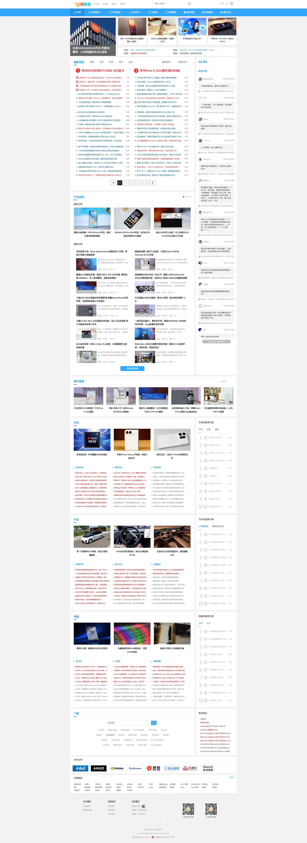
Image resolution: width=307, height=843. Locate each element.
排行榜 (136, 12)
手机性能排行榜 (206, 422)
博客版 (122, 4)
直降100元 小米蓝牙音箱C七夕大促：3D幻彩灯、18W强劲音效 (134, 682)
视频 (217, 429)
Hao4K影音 (195, 787)
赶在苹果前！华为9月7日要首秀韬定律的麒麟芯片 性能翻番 (94, 495)
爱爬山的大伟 (208, 79)
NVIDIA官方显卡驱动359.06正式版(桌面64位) (215, 748)
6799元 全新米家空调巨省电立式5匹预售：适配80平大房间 (159, 155)
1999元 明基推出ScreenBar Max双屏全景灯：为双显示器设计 (101, 132)
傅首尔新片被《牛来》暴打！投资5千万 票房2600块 (217, 112)
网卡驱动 (121, 735)
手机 (102, 62)
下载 (76, 713)
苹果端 (113, 4)
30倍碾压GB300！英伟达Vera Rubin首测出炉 (95, 116)
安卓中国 (141, 787)
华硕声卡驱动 (130, 745)
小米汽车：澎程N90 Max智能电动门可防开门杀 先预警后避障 (133, 596)
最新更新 (79, 62)
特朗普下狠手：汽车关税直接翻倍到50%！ (89, 599)
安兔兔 (118, 787)
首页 (79, 12)
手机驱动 (166, 735)
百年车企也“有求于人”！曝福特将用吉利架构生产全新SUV (99, 175)
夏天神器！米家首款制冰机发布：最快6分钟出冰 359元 (131, 696)
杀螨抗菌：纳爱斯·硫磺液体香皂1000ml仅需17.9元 (156, 112)
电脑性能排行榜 (206, 616)
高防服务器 (162, 787)
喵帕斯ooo (207, 180)
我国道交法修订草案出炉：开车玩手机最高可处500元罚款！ (94, 596)
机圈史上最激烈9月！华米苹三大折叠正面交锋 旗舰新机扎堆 (94, 480)
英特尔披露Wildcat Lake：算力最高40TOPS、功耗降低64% (159, 106)
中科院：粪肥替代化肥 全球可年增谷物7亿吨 (95, 124)
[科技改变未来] (81, 4)
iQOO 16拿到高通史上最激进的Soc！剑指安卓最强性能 (93, 488)
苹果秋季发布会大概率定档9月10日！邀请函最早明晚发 (132, 495)
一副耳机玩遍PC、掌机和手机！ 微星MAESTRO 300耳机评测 (172, 696)
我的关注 (182, 62)
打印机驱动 (144, 735)
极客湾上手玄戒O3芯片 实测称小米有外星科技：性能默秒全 (94, 491)
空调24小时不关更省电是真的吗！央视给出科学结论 (130, 700)
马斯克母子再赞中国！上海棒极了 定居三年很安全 (155, 124)
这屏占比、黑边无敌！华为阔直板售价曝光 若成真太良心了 (101, 82)
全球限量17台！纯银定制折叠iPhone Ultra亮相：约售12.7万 (133, 484)
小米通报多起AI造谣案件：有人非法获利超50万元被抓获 (99, 120)
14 (175, 316)
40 (115, 292)
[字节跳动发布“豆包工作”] (192, 26)
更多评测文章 (132, 368)
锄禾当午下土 (208, 212)
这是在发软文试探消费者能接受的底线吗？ (215, 292)
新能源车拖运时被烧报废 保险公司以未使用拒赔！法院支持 (133, 585)
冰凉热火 (206, 242)
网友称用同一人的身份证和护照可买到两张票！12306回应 (100, 141)
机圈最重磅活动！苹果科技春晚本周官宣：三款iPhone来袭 (133, 503)
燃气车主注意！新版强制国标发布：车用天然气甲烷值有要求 (94, 588)
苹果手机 (118, 467)
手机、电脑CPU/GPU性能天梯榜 (143, 50)
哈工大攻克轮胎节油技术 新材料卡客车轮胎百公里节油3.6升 (172, 603)
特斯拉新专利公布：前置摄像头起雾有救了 (166, 573)
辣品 (75, 787)
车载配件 (157, 564)
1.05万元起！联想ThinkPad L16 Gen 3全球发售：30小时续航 (95, 685)
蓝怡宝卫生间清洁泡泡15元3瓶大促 (91, 112)
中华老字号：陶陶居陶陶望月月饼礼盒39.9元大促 (96, 137)
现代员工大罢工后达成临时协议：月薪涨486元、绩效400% (94, 603)
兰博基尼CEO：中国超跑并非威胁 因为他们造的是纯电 (131, 577)
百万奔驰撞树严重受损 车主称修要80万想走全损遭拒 (92, 581)
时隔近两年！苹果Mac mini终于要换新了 (152, 90)
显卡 (209, 623)
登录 (222, 3)
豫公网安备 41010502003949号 (164, 837)
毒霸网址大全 (163, 784)
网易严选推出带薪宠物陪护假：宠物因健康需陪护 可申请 (158, 159)
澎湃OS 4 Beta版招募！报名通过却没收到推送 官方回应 (170, 495)
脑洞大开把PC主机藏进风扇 (172, 648)
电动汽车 (118, 564)
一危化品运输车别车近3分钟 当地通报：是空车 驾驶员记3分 (159, 116)
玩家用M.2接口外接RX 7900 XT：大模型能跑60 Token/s (99, 106)
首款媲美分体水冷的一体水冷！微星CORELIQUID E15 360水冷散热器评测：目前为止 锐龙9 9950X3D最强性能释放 (161, 278)
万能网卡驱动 (115, 740)
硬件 (92, 62)
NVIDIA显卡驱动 (139, 730)
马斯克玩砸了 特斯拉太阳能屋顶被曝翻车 (166, 577)
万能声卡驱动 (117, 745)
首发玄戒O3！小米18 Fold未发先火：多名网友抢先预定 (157, 167)
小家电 (117, 661)
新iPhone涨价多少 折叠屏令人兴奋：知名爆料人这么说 (131, 477)
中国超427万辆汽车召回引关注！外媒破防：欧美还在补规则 (94, 577)
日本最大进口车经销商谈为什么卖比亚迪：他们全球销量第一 (133, 592)
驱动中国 (109, 787)
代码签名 (130, 790)
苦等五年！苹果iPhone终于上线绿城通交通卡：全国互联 (132, 480)
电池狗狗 (209, 12)
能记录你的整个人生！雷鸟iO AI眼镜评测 (166, 693)
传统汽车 (79, 564)
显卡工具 (163, 730)
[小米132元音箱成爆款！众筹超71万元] (162, 26)
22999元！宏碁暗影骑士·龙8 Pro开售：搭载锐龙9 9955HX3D (95, 682)
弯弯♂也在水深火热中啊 (210, 337)
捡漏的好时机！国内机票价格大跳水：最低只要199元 (157, 151)
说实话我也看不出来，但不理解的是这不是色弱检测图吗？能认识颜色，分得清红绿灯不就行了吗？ (216, 315)
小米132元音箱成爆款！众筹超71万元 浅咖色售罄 (130, 667)
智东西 (129, 787)
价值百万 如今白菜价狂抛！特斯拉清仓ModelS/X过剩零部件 (172, 596)
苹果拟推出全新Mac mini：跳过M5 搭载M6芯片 (96, 167)
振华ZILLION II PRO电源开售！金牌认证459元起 (155, 147)
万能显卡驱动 (112, 730)
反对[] (231, 79)
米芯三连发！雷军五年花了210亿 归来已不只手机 (91, 477)
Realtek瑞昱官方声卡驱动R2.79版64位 (212, 726)
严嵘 (204, 98)
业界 (130, 62)
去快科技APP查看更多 (216, 342)
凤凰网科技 (77, 784)
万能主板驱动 (110, 735)
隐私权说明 (87, 810)
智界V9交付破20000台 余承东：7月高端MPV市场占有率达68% (101, 128)
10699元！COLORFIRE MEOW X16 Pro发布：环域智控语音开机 (96, 670)
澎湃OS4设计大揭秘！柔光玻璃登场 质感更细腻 (168, 503)
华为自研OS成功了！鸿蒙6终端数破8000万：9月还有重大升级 (173, 473)
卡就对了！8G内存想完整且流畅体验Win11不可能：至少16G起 (173, 477)
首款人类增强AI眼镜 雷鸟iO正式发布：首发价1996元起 (170, 689)
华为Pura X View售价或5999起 (160, 70)
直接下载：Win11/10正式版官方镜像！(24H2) (197, 50)
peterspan (207, 159)
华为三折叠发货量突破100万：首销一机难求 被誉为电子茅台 (94, 484)
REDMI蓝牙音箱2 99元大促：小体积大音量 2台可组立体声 (132, 685)
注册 (227, 3)
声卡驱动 (106, 745)
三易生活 (87, 790)
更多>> (232, 777)
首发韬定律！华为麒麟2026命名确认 (92, 455)
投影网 (172, 787)
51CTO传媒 (184, 784)
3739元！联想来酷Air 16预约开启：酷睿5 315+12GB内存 (93, 689)
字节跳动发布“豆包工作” (192, 39)
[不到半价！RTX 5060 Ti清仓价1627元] (222, 26)
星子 (204, 330)
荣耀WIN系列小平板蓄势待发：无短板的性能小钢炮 (156, 128)
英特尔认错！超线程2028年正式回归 (92, 648)
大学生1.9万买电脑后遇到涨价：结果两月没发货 (90, 674)
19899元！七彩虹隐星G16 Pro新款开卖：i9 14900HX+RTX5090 (96, 700)
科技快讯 (95, 12)
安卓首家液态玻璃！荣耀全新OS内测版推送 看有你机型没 (171, 484)
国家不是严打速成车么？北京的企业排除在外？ (216, 167)
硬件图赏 (79, 381)
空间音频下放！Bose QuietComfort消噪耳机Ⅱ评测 (169, 674)
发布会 (155, 12)
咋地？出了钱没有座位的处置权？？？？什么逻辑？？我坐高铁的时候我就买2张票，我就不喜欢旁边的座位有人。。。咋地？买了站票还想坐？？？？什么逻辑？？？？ (216, 224)
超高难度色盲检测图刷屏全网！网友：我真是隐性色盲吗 (93, 585)
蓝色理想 (173, 784)
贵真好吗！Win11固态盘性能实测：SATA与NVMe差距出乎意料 (102, 78)
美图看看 (87, 787)
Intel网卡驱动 (128, 740)
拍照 (209, 429)
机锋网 (215, 787)
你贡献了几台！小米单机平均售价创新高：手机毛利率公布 (101, 90)
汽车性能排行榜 (206, 519)
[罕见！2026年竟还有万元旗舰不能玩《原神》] (132, 26)
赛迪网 (108, 784)
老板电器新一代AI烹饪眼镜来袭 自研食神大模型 (168, 667)
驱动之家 (227, 12)
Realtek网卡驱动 (141, 740)
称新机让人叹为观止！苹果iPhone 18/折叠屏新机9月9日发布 (133, 488)
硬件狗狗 (191, 12)
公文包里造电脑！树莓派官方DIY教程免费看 (94, 102)
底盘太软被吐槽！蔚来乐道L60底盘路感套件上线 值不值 (171, 588)
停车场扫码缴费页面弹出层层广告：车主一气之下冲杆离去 (100, 155)
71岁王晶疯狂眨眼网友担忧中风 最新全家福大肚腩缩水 (98, 151)
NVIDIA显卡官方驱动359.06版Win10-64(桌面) (215, 751)
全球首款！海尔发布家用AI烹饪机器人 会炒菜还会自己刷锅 (133, 670)
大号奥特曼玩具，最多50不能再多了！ (215, 86)
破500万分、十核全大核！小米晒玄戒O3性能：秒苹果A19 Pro (92, 50)
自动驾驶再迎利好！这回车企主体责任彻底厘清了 (155, 120)
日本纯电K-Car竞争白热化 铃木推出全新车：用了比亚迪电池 (133, 599)
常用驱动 (203, 719)
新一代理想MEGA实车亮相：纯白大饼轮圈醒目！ (129, 603)
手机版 (96, 4)
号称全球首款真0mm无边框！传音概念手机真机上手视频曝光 (94, 503)
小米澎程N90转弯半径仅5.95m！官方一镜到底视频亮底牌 (99, 171)
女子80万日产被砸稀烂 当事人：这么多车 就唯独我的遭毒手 (94, 592)
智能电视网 (98, 787)
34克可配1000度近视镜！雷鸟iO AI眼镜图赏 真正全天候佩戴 (172, 685)
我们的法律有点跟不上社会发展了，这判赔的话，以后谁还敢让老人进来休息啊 (216, 250)
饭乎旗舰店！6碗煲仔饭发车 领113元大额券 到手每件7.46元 (159, 137)
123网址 (130, 784)
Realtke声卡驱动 (156, 745)
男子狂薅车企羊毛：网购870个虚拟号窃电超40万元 (156, 175)
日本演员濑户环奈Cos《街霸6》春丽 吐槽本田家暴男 (157, 78)
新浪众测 (205, 784)
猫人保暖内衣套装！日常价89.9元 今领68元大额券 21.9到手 (100, 163)
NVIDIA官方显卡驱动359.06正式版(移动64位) (215, 744)
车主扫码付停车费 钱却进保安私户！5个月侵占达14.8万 (99, 94)
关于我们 (86, 806)
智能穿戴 (157, 661)
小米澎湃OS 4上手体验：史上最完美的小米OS (167, 480)
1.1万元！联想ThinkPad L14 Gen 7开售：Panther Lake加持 (94, 696)
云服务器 (77, 790)
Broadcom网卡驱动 (157, 740)
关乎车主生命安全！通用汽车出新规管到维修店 (168, 592)
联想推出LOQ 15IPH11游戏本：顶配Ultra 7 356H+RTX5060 (94, 693)
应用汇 (140, 784)
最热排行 (166, 62)
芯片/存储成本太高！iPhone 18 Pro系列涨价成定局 (130, 499)
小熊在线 (98, 784)
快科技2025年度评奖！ (139, 53)
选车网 (204, 787)
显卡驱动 (101, 730)
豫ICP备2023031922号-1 (141, 837)
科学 (111, 62)
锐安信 (108, 790)
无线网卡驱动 (132, 735)
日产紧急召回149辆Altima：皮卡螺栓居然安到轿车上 (169, 570)
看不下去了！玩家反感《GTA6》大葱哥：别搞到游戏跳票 (158, 171)
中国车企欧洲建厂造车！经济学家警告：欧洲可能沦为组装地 (133, 573)
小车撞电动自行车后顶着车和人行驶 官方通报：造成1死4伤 (159, 132)
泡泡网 (86, 784)
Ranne (205, 119)
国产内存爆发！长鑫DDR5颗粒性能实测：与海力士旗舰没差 (100, 147)
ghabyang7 (207, 306)
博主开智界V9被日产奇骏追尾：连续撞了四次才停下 (157, 102)
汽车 (121, 62)
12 (116, 316)
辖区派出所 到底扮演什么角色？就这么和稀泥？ (216, 127)
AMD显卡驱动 (125, 730)
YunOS (150, 787)
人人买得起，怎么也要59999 (211, 147)
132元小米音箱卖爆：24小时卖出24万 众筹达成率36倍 (131, 674)
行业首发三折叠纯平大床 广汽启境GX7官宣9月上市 (130, 581)
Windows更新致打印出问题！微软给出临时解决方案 (97, 159)
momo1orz (207, 140)
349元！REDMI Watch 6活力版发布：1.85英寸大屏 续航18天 (172, 700)
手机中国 (215, 784)
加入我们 (111, 806)
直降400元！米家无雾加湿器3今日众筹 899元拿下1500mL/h (133, 678)
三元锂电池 (203, 526)
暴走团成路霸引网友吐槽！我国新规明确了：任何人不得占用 (159, 94)
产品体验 (116, 12)
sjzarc (205, 263)
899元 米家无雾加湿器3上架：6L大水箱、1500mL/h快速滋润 (133, 689)
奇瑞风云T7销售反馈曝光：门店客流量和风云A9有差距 (131, 588)
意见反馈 (111, 810)
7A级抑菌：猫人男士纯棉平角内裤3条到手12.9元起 (156, 86)
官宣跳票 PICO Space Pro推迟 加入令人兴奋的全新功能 (170, 678)
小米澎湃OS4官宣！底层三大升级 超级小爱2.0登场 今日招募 (172, 506)
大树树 (205, 284)
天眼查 (97, 790)
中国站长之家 (195, 784)
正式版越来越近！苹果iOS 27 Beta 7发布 (127, 491)
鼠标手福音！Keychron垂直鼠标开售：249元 (153, 82)
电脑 (76, 616)
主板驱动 (99, 735)
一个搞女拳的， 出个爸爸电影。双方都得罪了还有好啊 (216, 106)
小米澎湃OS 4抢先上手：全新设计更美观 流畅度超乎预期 (171, 491)
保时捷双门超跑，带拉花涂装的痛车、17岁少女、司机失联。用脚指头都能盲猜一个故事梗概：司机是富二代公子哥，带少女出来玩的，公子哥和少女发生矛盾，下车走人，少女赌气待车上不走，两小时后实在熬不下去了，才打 (216, 194)
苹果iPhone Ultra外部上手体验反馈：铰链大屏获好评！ (131, 506)
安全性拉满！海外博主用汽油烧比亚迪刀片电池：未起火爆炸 (172, 599)
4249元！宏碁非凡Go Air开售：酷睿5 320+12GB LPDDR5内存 (95, 678)
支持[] (226, 79)
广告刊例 (111, 814)
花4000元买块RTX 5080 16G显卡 (103, 70)
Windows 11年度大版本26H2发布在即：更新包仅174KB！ (158, 98)
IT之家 (150, 784)
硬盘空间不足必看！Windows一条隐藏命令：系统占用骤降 (100, 98)
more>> (224, 381)
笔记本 (79, 661)
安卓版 (105, 4)
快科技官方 (143, 810)
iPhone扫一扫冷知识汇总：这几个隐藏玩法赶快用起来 (131, 473)
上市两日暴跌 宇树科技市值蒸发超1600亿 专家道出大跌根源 (101, 86)
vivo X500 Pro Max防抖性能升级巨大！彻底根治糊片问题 (93, 506)
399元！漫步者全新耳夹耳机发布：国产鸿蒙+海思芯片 (170, 670)
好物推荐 (172, 12)
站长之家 (119, 784)
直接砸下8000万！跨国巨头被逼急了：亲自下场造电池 (170, 585)
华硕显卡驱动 (152, 730)
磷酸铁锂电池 (218, 526)
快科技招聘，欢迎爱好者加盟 (191, 53)
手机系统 (157, 467)
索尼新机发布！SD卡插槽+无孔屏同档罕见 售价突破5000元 (94, 499)
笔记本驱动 (155, 735)
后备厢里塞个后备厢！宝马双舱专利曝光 (165, 581)
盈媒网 (118, 790)
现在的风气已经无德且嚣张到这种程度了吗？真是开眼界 (216, 271)
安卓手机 (79, 467)
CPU (200, 429)
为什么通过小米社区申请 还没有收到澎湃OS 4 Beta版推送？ (172, 488)
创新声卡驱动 (142, 745)
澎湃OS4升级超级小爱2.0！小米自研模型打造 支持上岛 (170, 499)
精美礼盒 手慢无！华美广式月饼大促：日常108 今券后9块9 (159, 163)
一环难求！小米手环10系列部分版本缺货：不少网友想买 (171, 682)
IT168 (182, 787)
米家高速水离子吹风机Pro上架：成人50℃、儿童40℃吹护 (132, 693)
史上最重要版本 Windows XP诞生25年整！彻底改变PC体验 (159, 141)
